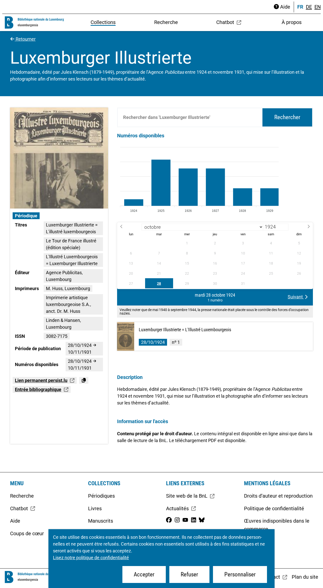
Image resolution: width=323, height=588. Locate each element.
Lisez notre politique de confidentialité (91, 557)
